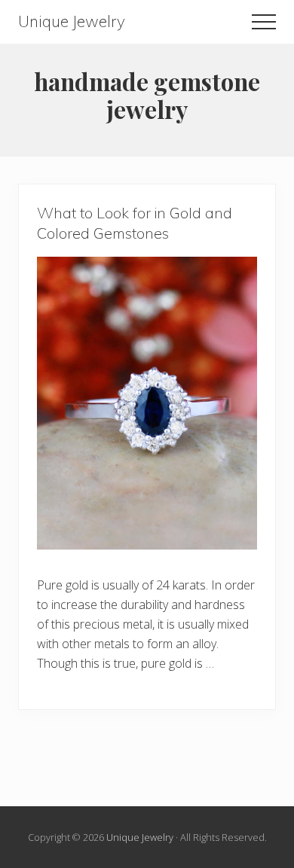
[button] (264, 22)
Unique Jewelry (71, 21)
